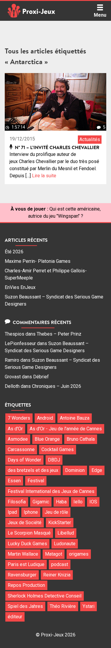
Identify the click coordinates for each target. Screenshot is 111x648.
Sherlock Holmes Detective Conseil (44, 596)
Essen (14, 480)
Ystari (88, 606)
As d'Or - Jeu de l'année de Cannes (66, 429)
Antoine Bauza (74, 418)
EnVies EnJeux (20, 287)
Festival (36, 480)
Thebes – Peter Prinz (59, 334)
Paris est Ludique (26, 564)
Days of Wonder (24, 460)
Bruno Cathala (81, 439)
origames (79, 554)
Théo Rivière (63, 606)
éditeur (15, 616)
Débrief (41, 377)
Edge (96, 470)
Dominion (75, 470)
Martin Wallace (23, 554)
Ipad (12, 512)
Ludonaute (64, 543)
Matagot (53, 554)
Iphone (31, 512)
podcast (59, 564)
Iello (78, 502)
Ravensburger (22, 575)
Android (45, 418)
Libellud (65, 533)
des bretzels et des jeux (33, 470)
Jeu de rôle (56, 512)
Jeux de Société (24, 522)
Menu (100, 15)
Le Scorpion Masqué (29, 533)
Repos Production (26, 585)
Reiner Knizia (56, 575)
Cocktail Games (57, 449)
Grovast (13, 377)
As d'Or (15, 429)
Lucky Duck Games (27, 543)
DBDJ (54, 460)
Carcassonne (21, 449)
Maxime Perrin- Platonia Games (37, 261)
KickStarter (59, 522)
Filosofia (17, 502)
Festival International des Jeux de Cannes (51, 491)
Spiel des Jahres (25, 606)
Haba (61, 502)
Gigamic (41, 502)
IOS (93, 502)
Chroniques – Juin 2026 (56, 386)
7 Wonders (19, 418)
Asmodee (18, 439)
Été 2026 (14, 252)
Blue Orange (47, 439)
